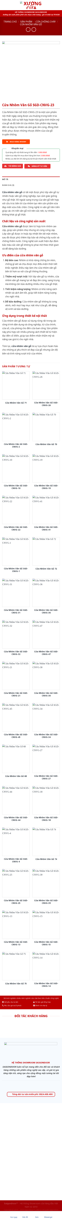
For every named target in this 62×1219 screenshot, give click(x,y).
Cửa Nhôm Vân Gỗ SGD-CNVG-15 (46, 943)
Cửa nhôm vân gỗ (31, 24)
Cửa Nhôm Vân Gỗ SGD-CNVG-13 (16, 943)
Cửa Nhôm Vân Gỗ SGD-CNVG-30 (46, 694)
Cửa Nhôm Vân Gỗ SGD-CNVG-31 (16, 611)
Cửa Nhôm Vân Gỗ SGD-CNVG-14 (46, 984)
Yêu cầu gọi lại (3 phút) (12, 1005)
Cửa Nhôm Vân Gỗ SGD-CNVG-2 (16, 445)
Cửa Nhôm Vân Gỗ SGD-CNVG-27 (46, 777)
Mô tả (5, 179)
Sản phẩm (26, 21)
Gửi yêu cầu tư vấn (11, 1002)
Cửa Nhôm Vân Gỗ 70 (46, 444)
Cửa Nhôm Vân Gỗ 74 (46, 859)
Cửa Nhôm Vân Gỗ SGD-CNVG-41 (46, 528)
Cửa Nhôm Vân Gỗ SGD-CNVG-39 (46, 901)
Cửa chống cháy (46, 21)
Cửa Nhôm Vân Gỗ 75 (16, 983)
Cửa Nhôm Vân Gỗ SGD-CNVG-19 (46, 486)
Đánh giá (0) (8, 185)
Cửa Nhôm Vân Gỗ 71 (16, 402)
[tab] (31, 179)
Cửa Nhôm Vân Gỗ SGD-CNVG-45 (16, 735)
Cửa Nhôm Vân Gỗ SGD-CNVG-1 (16, 569)
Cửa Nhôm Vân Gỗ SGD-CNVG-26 (46, 403)
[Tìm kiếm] (59, 5)
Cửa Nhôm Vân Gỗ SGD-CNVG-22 (16, 528)
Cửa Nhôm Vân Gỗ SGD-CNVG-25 (16, 901)
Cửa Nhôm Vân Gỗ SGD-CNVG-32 (16, 652)
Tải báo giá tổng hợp (43, 1002)
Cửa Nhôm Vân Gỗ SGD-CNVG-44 (16, 818)
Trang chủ (10, 21)
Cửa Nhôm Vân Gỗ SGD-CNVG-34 (46, 735)
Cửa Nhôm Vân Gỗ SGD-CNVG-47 (46, 652)
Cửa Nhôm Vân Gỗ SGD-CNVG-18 (46, 818)
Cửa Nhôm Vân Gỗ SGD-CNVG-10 (16, 486)
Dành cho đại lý (41, 1005)
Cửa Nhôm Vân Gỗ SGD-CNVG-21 (16, 694)
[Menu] (4, 5)
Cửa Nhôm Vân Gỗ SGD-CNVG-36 (46, 611)
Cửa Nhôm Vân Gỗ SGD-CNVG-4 (16, 860)
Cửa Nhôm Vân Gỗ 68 (16, 776)
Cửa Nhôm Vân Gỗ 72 (46, 568)
